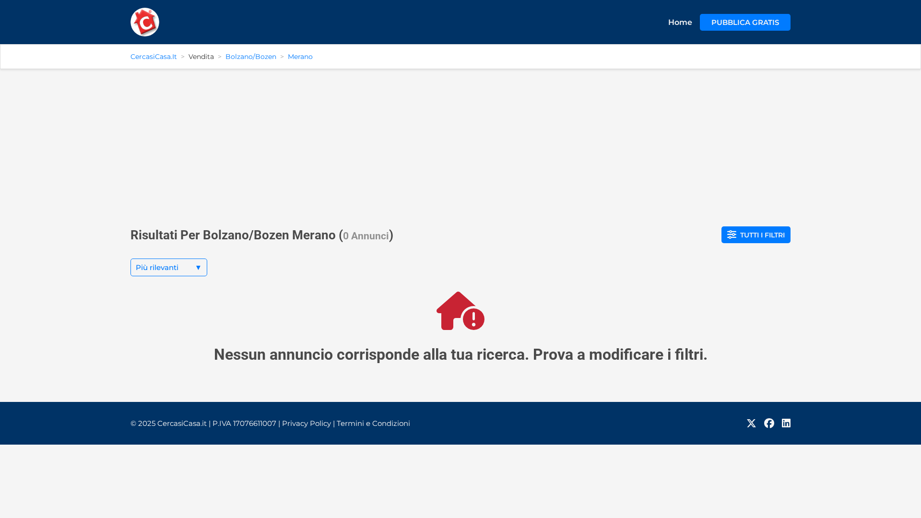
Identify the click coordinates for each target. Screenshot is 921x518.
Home (680, 22)
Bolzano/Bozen (250, 56)
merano (300, 56)
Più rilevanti (169, 267)
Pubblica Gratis (745, 22)
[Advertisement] (460, 144)
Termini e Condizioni (373, 423)
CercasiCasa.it (153, 56)
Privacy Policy (308, 423)
